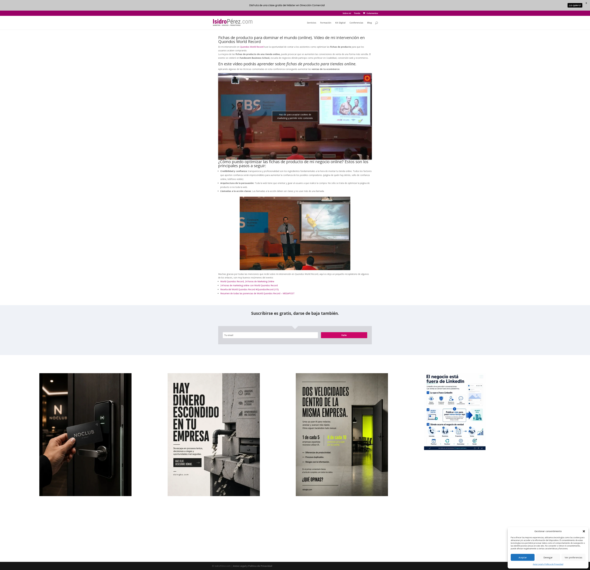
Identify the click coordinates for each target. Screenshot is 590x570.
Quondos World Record (252, 46)
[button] (583, 531)
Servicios (311, 23)
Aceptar (523, 557)
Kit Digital (340, 23)
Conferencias (356, 23)
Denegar (548, 557)
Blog (369, 23)
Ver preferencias (573, 557)
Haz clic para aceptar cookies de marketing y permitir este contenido (295, 116)
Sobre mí (347, 13)
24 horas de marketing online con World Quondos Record (249, 285)
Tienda (357, 13)
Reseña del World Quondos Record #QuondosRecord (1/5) (249, 289)
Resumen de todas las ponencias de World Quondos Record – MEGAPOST (257, 293)
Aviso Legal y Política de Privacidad (548, 564)
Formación (325, 23)
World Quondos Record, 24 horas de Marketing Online (247, 281)
